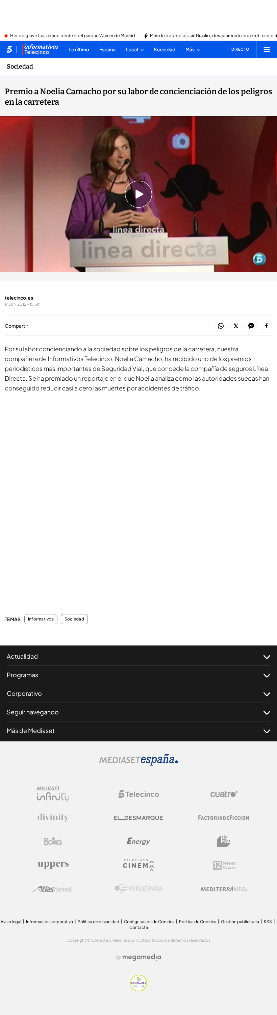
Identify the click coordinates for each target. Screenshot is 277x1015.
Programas (22, 675)
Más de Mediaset (31, 730)
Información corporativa (49, 921)
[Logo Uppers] (53, 865)
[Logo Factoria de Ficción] (224, 817)
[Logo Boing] (53, 841)
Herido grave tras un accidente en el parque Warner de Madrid (72, 36)
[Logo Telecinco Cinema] (138, 865)
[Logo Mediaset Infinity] (53, 794)
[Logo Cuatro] (223, 794)
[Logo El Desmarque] (138, 818)
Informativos (41, 619)
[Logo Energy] (138, 841)
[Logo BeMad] (224, 841)
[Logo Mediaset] (138, 763)
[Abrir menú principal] (266, 49)
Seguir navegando (33, 712)
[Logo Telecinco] (138, 794)
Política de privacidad (98, 921)
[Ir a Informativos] (40, 49)
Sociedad (20, 66)
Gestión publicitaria (240, 921)
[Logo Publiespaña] (138, 888)
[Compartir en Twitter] (236, 326)
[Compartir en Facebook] (266, 326)
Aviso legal (11, 921)
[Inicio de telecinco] (9, 49)
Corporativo (24, 693)
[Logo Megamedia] (142, 957)
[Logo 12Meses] (224, 865)
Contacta (138, 927)
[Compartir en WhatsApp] (221, 326)
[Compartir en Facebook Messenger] (251, 326)
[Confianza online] (138, 989)
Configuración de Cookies (149, 921)
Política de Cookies (197, 921)
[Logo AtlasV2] (53, 889)
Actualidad (22, 656)
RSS (268, 921)
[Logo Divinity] (53, 817)
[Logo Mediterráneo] (224, 888)
